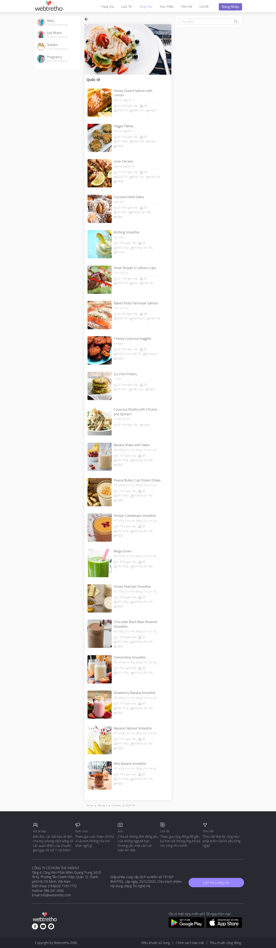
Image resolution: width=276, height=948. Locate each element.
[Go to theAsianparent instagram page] (51, 926)
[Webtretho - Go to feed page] (48, 6)
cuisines (116, 805)
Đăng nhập (230, 6)
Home (89, 805)
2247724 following (57, 48)
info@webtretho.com (56, 895)
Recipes (102, 805)
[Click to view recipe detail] (99, 103)
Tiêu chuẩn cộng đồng (225, 943)
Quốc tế (130, 805)
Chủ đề (204, 6)
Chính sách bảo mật (190, 943)
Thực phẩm (167, 6)
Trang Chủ (107, 6)
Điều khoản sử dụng (155, 943)
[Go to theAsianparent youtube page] (43, 926)
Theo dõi (186, 6)
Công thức (146, 6)
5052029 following (57, 24)
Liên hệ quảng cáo (216, 882)
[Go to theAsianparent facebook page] (35, 926)
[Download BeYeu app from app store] (224, 926)
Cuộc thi (126, 6)
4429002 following (57, 36)
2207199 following (57, 61)
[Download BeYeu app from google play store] (186, 926)
